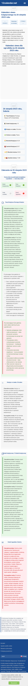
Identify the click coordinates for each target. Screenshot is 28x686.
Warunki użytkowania (6, 648)
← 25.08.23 (5, 22)
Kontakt (3, 643)
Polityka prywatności (6, 651)
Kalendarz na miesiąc (14, 22)
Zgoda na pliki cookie (6, 646)
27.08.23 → (23, 22)
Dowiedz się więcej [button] (16, 679)
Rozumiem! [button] (14, 683)
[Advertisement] (14, 82)
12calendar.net (9, 3)
